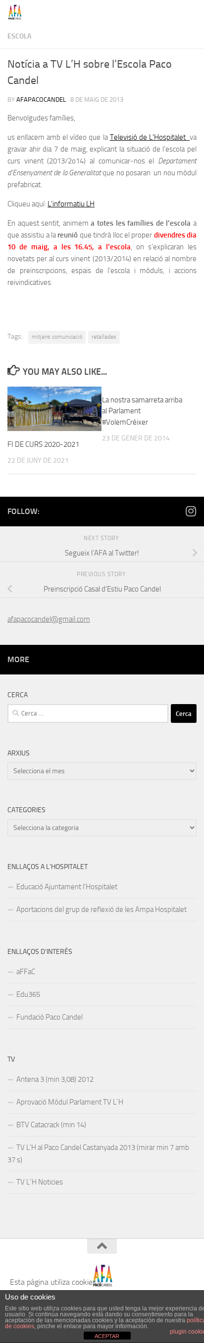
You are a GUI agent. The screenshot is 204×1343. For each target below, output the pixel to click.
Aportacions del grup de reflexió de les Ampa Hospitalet (101, 909)
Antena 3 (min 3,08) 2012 (55, 1079)
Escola (19, 36)
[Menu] (191, 12)
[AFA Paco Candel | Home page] (17, 12)
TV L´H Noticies (39, 1182)
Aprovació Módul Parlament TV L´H (69, 1102)
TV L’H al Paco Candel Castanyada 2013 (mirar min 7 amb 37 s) (98, 1153)
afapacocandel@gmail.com (48, 619)
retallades (104, 336)
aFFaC (25, 971)
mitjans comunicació (57, 336)
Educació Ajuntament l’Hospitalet (66, 886)
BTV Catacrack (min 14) (51, 1124)
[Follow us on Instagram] (191, 511)
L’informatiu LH (71, 203)
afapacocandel (41, 99)
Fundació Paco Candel (49, 1017)
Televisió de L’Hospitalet (150, 137)
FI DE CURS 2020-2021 (43, 444)
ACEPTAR (107, 1336)
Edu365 (28, 994)
